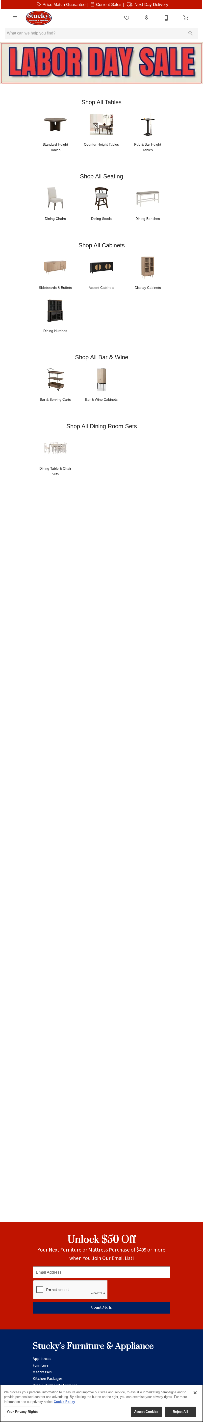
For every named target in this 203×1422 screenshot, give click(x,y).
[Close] (195, 1392)
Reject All (180, 1412)
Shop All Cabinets (101, 245)
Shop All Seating (101, 176)
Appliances (42, 1358)
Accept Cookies (146, 1412)
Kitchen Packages (48, 1378)
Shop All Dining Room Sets (101, 426)
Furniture (41, 1365)
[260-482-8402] (166, 18)
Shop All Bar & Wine (101, 357)
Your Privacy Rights (22, 1412)
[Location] (146, 18)
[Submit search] (190, 33)
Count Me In (101, 1307)
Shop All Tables (101, 102)
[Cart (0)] (186, 18)
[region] (101, 1403)
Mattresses (42, 1372)
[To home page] (39, 17)
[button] (15, 18)
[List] (127, 18)
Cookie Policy (64, 1402)
